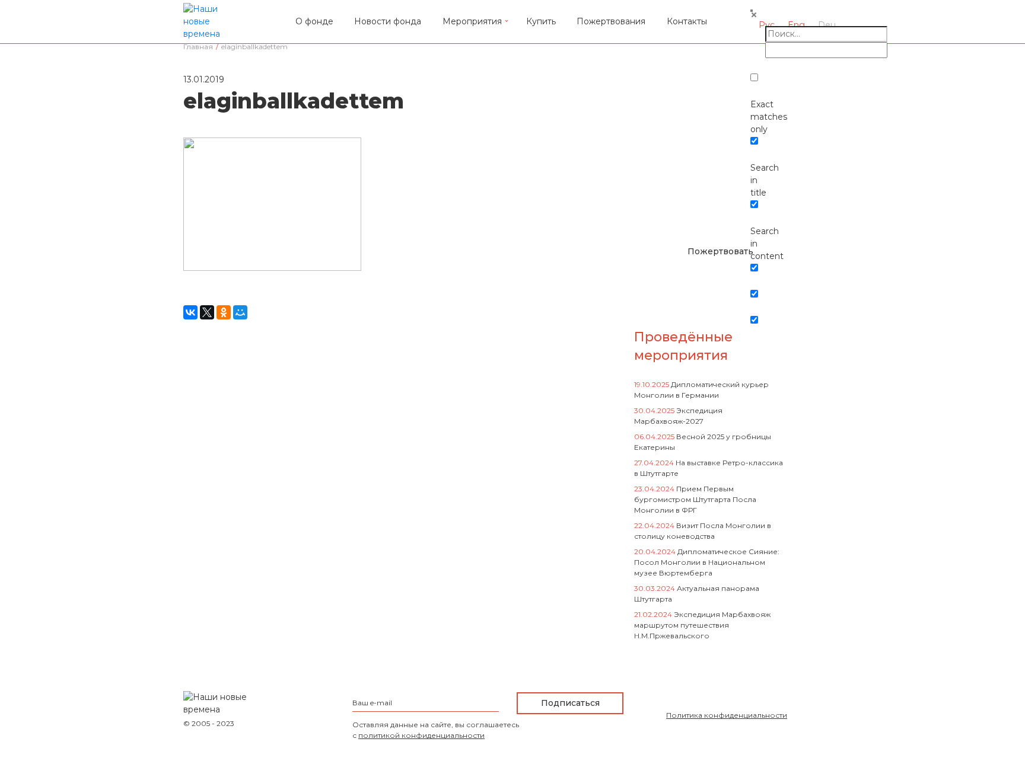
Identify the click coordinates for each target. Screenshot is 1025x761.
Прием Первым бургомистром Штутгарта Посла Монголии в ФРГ (695, 499)
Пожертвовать (720, 251)
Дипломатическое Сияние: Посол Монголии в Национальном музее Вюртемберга (706, 562)
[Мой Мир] (240, 312)
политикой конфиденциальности (421, 735)
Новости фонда (387, 21)
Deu (827, 25)
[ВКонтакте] (190, 312)
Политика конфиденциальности (726, 715)
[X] (207, 312)
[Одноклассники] (224, 312)
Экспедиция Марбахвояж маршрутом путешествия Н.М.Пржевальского (702, 625)
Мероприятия (472, 21)
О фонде (314, 21)
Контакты (687, 21)
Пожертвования (611, 21)
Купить (541, 21)
